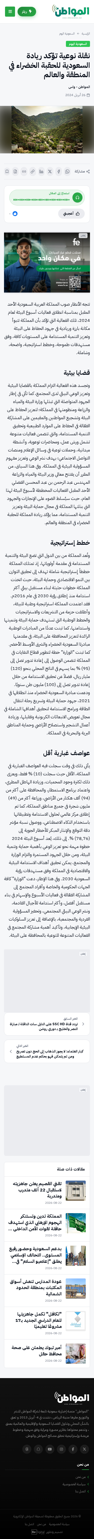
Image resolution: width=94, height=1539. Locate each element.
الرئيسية (86, 34)
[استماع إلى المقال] (77, 197)
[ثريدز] (26, 1449)
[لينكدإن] (41, 171)
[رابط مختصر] (24, 171)
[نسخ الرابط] (32, 171)
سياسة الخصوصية (74, 1484)
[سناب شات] (38, 1449)
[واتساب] (67, 171)
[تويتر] (84, 1449)
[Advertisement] (47, 980)
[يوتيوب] (49, 1449)
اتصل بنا (80, 1491)
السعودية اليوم (67, 34)
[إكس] (50, 171)
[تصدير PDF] (15, 171)
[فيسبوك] (58, 171)
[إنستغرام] (61, 1449)
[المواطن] (70, 12)
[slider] (41, 199)
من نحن (81, 1476)
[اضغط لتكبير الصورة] (47, 129)
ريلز (24, 11)
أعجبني (68, 213)
